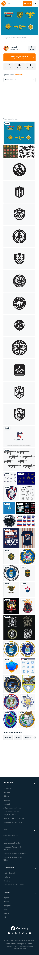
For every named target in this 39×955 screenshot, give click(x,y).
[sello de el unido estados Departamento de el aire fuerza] (11, 788)
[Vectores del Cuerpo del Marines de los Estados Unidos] (12, 504)
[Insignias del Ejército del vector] (19, 131)
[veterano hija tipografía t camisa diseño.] (19, 594)
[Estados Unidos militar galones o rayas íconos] (10, 150)
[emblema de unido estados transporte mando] (11, 877)
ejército (8, 914)
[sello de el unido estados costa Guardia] (11, 629)
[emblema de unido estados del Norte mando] (25, 858)
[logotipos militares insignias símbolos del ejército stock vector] (11, 613)
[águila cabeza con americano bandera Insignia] (11, 520)
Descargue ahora (19, 57)
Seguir (32, 49)
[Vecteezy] (3, 3)
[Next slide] (30, 914)
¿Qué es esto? (19, 75)
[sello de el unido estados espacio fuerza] (9, 564)
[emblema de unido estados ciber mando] (12, 840)
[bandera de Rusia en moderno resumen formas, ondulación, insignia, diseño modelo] (12, 577)
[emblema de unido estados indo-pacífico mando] (12, 896)
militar (18, 914)
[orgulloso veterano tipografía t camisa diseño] (11, 728)
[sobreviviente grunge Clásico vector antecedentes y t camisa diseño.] (19, 750)
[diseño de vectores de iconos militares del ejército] (9, 491)
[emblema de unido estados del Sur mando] (10, 859)
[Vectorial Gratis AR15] (19, 472)
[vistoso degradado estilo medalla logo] (11, 804)
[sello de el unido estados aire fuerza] (11, 646)
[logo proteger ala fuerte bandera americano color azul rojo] (19, 449)
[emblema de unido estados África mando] (26, 878)
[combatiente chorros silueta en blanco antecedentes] (11, 164)
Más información (10, 79)
